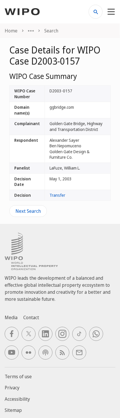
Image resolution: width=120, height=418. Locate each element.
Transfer (57, 195)
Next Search (28, 211)
